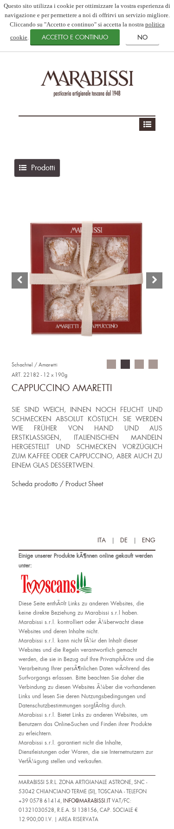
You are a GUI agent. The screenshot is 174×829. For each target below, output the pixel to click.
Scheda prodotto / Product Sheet (57, 484)
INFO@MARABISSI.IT (86, 800)
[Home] (87, 83)
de (124, 540)
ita (101, 540)
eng (148, 540)
